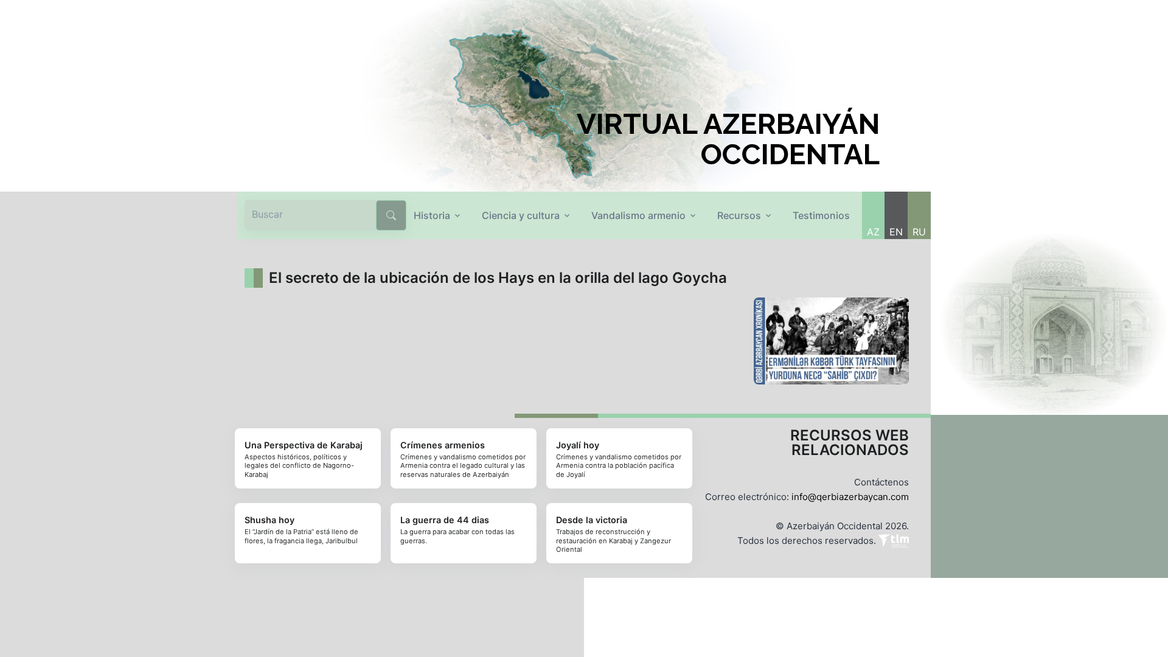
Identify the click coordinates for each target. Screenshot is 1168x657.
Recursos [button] (739, 215)
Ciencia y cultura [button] (521, 215)
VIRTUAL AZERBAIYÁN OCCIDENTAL (728, 139)
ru (919, 232)
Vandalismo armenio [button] (638, 215)
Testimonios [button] (821, 215)
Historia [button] (432, 215)
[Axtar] (391, 215)
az (873, 232)
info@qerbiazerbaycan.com (850, 496)
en (896, 232)
